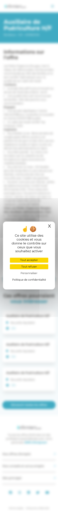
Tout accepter (29, 260)
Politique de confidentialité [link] (29, 279)
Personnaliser (29, 273)
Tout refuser (29, 266)
